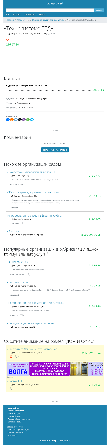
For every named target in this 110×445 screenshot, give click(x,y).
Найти (99, 10)
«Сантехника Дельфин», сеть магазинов (32, 349)
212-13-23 (95, 196)
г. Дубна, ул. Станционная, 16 (22, 265)
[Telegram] (16, 119)
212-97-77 (95, 175)
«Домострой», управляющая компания (31, 172)
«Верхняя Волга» (17, 282)
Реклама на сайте (15, 432)
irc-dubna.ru (15, 223)
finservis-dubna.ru (17, 274)
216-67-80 (12, 44)
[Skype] (32, 119)
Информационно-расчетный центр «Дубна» (35, 215)
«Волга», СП (14, 381)
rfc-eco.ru (14, 315)
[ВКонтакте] (8, 119)
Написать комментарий (55, 149)
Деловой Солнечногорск (19, 419)
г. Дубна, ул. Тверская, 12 (20, 175)
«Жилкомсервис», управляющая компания (33, 192)
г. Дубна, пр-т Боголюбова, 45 (23, 286)
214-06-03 (95, 384)
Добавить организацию (18, 429)
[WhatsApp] (28, 119)
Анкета (42, 14)
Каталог (16, 14)
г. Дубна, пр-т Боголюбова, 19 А (23, 196)
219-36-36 (95, 265)
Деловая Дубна (14, 413)
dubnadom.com (16, 184)
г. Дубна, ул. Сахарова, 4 (20, 219)
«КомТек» (13, 231)
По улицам (30, 14)
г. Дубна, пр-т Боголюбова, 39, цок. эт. (26, 352)
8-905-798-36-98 (91, 234)
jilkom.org (14, 207)
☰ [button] (6, 14)
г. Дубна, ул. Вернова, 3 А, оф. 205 (24, 384)
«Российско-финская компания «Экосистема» (35, 303)
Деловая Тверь (14, 421)
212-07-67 (95, 327)
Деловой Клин (14, 416)
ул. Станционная (22, 103)
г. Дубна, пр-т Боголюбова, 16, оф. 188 (26, 234)
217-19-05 (95, 219)
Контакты (12, 435)
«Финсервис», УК (17, 262)
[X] (20, 119)
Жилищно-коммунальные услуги (31, 98)
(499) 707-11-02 (91, 352)
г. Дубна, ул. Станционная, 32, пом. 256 (26, 33)
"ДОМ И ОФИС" (79, 341)
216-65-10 (95, 306)
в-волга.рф (14, 295)
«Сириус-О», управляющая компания (30, 323)
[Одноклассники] (12, 119)
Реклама (10, 377)
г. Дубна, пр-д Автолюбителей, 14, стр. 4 (27, 306)
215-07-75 (95, 286)
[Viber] (24, 119)
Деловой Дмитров (16, 410)
